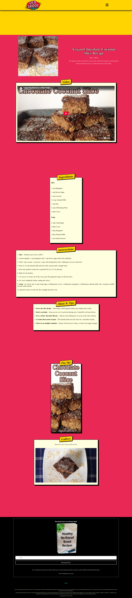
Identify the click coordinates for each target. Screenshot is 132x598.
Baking (96, 58)
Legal (66, 583)
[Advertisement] (66, 22)
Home (91, 58)
